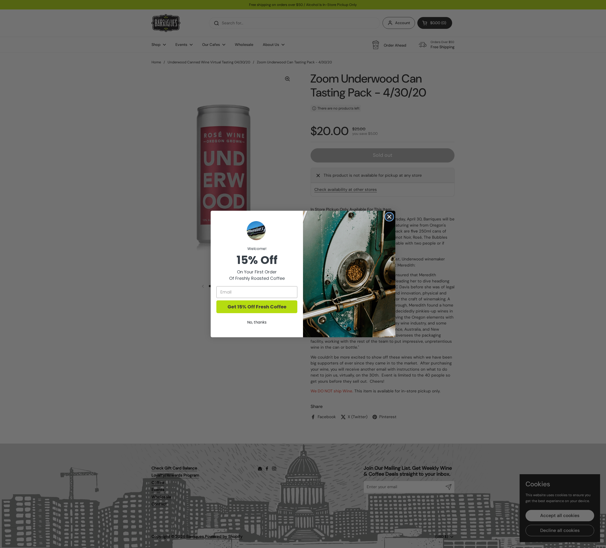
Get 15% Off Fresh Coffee (256, 306)
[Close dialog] (389, 217)
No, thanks (257, 322)
